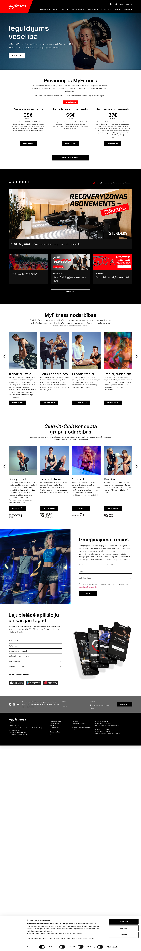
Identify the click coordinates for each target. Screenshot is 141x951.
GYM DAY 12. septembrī (24, 274)
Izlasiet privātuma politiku (88, 587)
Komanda (53, 725)
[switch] (62, 947)
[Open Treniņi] (67, 9)
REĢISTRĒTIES (17, 55)
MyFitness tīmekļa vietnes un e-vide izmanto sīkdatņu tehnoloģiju (52, 924)
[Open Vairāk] (119, 9)
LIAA (51, 734)
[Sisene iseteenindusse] (116, 4)
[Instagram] (14, 704)
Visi (97, 183)
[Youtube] (18, 704)
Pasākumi (128, 183)
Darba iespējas (55, 732)
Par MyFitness (54, 723)
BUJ (73, 725)
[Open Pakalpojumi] (97, 9)
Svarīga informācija (78, 723)
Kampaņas (117, 183)
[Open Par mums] (131, 9)
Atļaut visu (124, 921)
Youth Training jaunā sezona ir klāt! (69, 279)
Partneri (52, 730)
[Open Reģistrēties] (49, 9)
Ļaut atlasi (123, 928)
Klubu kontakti (54, 727)
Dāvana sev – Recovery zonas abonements (56, 244)
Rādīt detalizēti (112, 947)
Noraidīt (124, 935)
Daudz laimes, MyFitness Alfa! (112, 277)
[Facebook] (10, 704)
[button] (4, 356)
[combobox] (106, 4)
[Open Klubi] (58, 9)
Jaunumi (106, 183)
